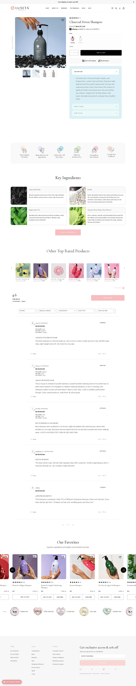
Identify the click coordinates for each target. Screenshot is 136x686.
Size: (71, 33)
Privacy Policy (96, 673)
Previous (12, 570)
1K (80, 582)
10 (80, 18)
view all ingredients (68, 232)
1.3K (109, 582)
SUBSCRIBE (102, 662)
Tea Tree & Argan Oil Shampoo (109, 585)
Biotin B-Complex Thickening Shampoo (51, 586)
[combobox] (28, 311)
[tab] (107, 298)
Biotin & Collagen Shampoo (22, 585)
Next (123, 570)
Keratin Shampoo (76, 585)
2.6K (23, 582)
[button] (11, 268)
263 (52, 582)
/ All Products (12, 40)
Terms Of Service (105, 673)
